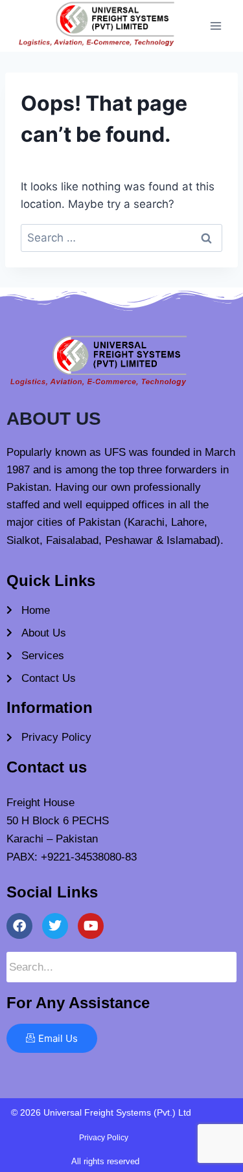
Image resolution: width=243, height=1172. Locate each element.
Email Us (58, 1038)
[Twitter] (55, 926)
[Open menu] (215, 26)
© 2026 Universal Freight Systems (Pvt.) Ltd (101, 1112)
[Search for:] (121, 237)
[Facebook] (19, 926)
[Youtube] (91, 926)
